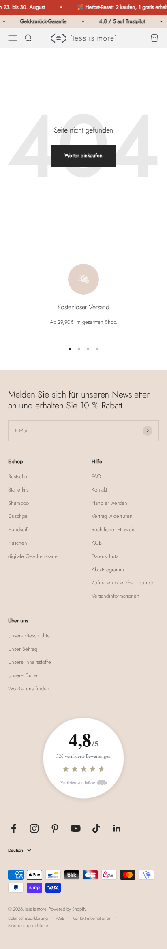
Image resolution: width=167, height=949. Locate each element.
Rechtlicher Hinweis (113, 529)
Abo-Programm (108, 569)
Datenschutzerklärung (28, 918)
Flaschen (17, 543)
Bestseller (18, 476)
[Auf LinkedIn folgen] (116, 828)
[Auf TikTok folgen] (96, 828)
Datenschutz (105, 556)
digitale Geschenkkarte (33, 556)
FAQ (96, 476)
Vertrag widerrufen (112, 516)
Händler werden (109, 503)
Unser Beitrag (22, 649)
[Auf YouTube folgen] (75, 828)
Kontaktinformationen (92, 918)
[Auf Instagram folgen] (34, 828)
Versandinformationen (115, 596)
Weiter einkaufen (83, 155)
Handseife (19, 529)
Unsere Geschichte (29, 635)
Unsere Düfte (22, 675)
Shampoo (18, 503)
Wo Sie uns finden (28, 689)
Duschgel (18, 516)
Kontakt (99, 490)
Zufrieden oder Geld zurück (122, 582)
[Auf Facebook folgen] (13, 828)
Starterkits (18, 490)
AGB (97, 543)
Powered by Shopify (67, 909)
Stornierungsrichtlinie (28, 925)
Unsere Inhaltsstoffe (29, 662)
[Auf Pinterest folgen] (54, 828)
